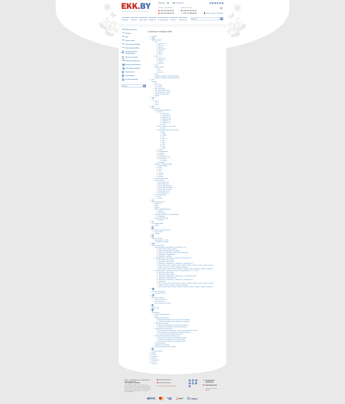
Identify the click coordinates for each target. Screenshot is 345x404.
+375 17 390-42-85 (189, 13)
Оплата (134, 20)
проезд (132, 391)
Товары (125, 20)
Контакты (183, 20)
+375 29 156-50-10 (167, 10)
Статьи (173, 20)
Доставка (143, 20)
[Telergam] (168, 3)
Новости (152, 20)
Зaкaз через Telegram (214, 13)
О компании (163, 20)
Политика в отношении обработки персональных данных (136, 391)
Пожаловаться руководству (210, 381)
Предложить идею (211, 385)
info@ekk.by (179, 3)
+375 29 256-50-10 (167, 13)
